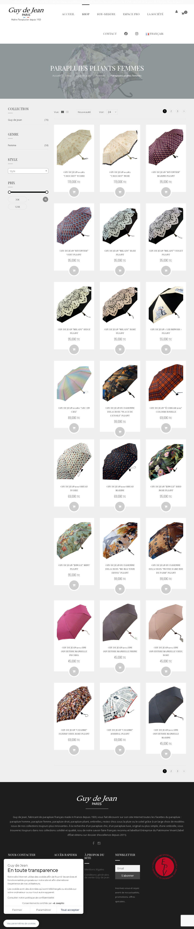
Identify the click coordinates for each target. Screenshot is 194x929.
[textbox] (28, 171)
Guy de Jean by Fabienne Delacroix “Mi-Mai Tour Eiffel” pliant (120, 569)
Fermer (17, 910)
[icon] (93, 843)
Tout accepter (70, 910)
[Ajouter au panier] (166, 349)
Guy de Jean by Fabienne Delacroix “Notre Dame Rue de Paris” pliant (166, 569)
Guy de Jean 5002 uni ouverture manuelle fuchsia (74, 651)
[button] (21, 923)
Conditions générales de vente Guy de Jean (96, 876)
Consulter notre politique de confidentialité (31, 897)
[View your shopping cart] (182, 13)
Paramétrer (43, 910)
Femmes (101, 75)
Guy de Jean (84, 75)
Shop (69, 75)
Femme (12, 145)
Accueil (56, 75)
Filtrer (45, 199)
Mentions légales (94, 869)
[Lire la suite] (74, 192)
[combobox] (28, 171)
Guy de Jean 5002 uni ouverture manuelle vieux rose (165, 651)
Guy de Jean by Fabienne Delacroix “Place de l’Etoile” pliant (120, 411)
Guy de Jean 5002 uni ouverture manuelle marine (166, 733)
